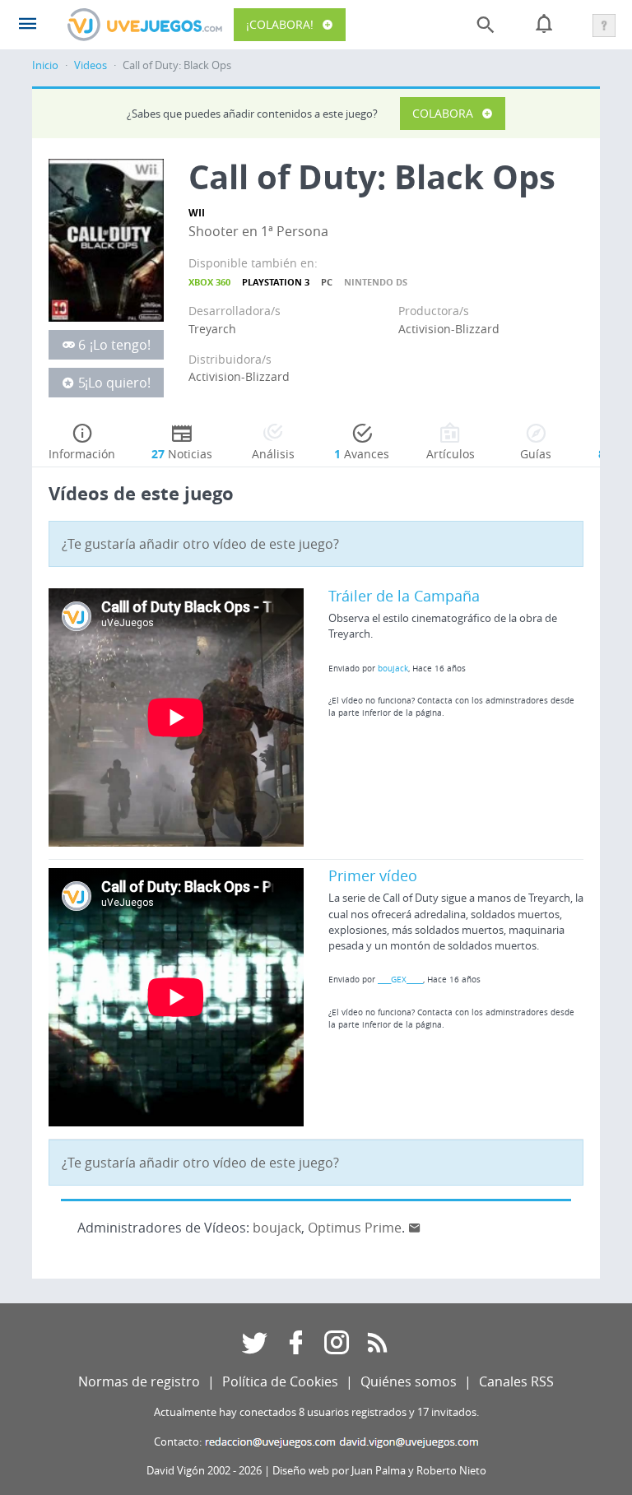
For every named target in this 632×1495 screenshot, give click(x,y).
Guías (535, 454)
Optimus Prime (355, 1228)
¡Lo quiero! (118, 383)
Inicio (45, 65)
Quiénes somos (408, 1381)
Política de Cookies (280, 1381)
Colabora (442, 113)
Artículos (450, 454)
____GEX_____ (400, 979)
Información (82, 454)
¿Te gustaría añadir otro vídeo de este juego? (200, 544)
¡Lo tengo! (120, 345)
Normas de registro (139, 1381)
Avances (361, 454)
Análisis (273, 454)
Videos (90, 65)
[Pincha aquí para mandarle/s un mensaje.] (414, 1228)
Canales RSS (516, 1381)
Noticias (181, 454)
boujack (393, 668)
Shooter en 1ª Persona (258, 231)
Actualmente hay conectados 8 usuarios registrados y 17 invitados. (316, 1412)
